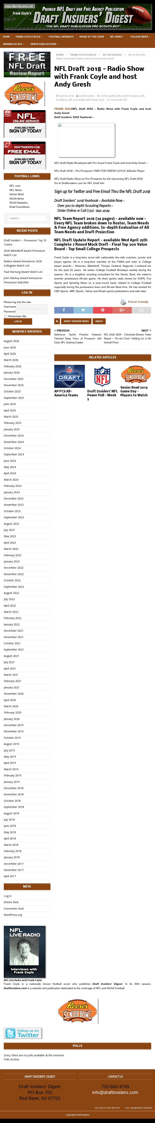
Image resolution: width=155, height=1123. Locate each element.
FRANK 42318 (63, 108)
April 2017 (10, 876)
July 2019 (9, 750)
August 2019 (11, 744)
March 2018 (11, 845)
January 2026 (12, 372)
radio (99, 321)
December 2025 (13, 379)
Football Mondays (61, 36)
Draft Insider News (76, 321)
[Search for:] (27, 218)
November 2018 (14, 794)
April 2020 (10, 700)
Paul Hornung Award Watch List (23, 272)
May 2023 (10, 536)
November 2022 (14, 574)
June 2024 (10, 461)
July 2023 (9, 530)
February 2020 (12, 712)
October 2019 (12, 737)
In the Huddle (108, 95)
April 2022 (10, 605)
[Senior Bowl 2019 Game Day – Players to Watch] (135, 374)
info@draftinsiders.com (115, 1092)
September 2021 (14, 649)
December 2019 (13, 725)
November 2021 (14, 637)
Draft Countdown (19, 206)
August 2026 (11, 341)
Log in (7, 896)
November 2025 (14, 385)
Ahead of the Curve (91, 36)
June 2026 (10, 347)
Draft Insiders (87, 95)
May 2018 (10, 832)
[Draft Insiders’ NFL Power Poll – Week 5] (102, 376)
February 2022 (12, 618)
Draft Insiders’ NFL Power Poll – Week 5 (102, 395)
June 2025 (10, 404)
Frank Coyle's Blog (83, 54)
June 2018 (10, 826)
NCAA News (16, 198)
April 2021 (10, 668)
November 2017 (14, 870)
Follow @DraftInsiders (138, 1107)
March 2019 (11, 769)
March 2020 (11, 706)
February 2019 (12, 775)
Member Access (12, 44)
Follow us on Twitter (107, 1107)
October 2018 (12, 800)
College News (139, 36)
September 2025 (14, 398)
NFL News (116, 36)
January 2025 (12, 429)
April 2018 (10, 838)
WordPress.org (13, 915)
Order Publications (43, 44)
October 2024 (12, 448)
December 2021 (13, 630)
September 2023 (14, 517)
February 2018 (12, 851)
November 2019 (14, 731)
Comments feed (14, 908)
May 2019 (10, 756)
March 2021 (11, 675)
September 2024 (14, 454)
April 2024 (10, 473)
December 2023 (13, 498)
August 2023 (11, 523)
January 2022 (12, 624)
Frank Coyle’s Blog (28, 36)
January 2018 (12, 857)
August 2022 (11, 593)
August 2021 (11, 656)
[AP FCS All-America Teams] (69, 376)
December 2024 (13, 435)
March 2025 (11, 416)
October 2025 (12, 391)
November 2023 (14, 504)
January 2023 (12, 561)
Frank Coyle (12, 983)
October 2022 (12, 580)
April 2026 (10, 353)
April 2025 (10, 410)
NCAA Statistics (18, 202)
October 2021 (12, 643)
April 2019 (10, 763)
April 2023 (10, 542)
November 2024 (14, 442)
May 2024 (10, 467)
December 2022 (13, 567)
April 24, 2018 (66, 95)
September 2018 (14, 807)
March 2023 (11, 549)
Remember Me (17, 316)
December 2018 (13, 788)
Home (6, 36)
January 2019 (12, 782)
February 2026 (12, 366)
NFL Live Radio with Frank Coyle (87, 99)
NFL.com (14, 185)
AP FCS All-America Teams (66, 393)
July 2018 (9, 819)
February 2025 (12, 423)
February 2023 (12, 555)
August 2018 (11, 813)
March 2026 (11, 360)
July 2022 (9, 599)
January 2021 (12, 687)
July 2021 (9, 662)
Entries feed (11, 902)
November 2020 (14, 693)
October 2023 (12, 511)
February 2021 (12, 681)
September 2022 (14, 586)
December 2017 (13, 863)
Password (10, 311)
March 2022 (11, 612)
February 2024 (12, 486)
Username (10, 306)
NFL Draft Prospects (128, 95)
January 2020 (12, 719)
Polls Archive (11, 1059)
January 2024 (12, 492)
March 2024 (11, 479)
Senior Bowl (16, 194)
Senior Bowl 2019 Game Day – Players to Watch (134, 391)
